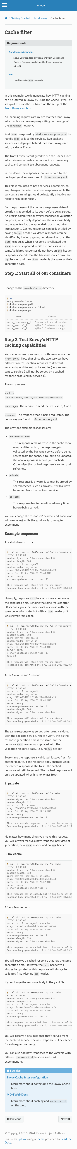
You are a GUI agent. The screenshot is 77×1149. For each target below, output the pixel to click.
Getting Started (20, 18)
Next (64, 1119)
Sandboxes (40, 18)
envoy (41, 5)
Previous (15, 1119)
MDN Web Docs (17, 1094)
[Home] (6, 18)
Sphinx (22, 1139)
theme (40, 1139)
